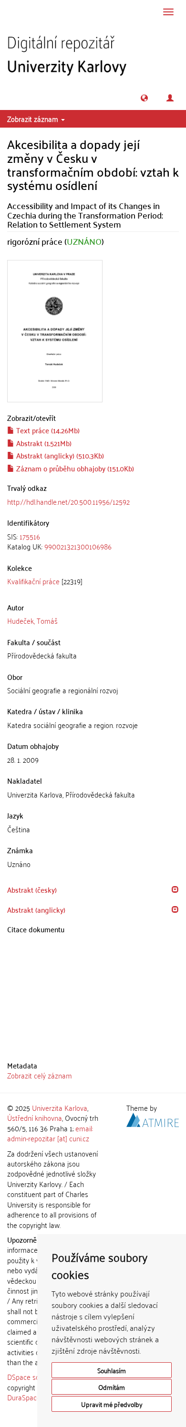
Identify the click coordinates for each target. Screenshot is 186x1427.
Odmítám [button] (111, 1387)
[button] (144, 98)
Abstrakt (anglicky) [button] (36, 909)
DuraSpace (24, 1397)
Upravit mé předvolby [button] (112, 1404)
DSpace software (33, 1376)
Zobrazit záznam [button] (33, 118)
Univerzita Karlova (59, 1107)
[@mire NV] (152, 1118)
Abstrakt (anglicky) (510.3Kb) (59, 455)
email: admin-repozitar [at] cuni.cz (50, 1133)
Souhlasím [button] (111, 1370)
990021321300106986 (78, 546)
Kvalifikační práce (33, 581)
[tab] (93, 541)
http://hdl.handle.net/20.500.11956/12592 (68, 501)
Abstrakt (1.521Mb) (43, 442)
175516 (30, 536)
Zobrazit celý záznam (39, 1075)
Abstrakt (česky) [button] (32, 889)
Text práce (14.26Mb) (47, 430)
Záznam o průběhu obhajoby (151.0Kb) (74, 468)
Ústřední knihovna (34, 1117)
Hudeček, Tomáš (32, 620)
